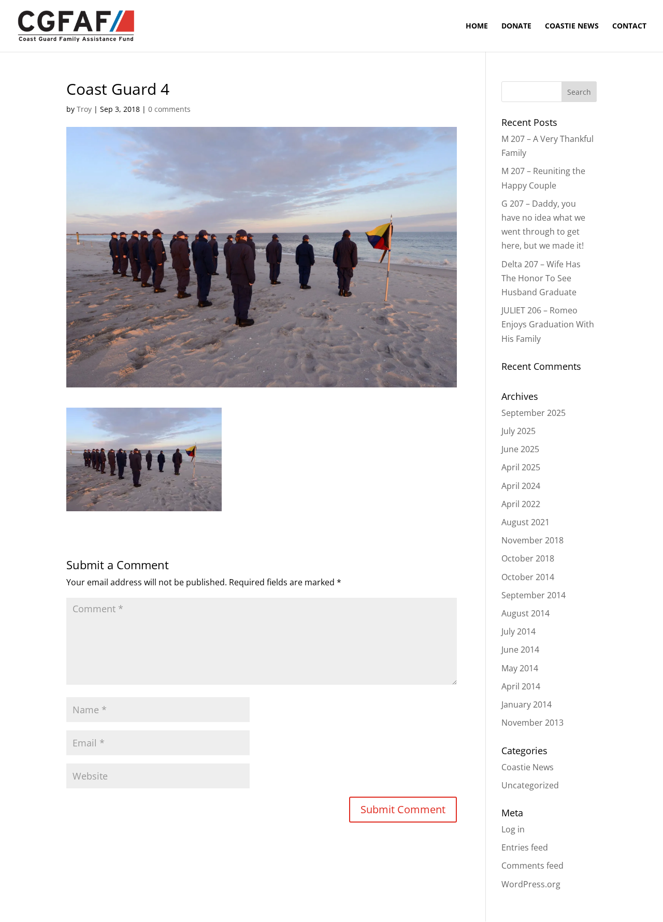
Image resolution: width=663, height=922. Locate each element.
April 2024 (520, 486)
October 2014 (527, 577)
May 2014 (519, 668)
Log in (513, 829)
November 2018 (532, 540)
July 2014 (518, 631)
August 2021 (525, 522)
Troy (84, 109)
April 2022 (520, 504)
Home (477, 26)
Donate (516, 26)
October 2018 (527, 558)
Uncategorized (530, 785)
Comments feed (532, 865)
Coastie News (572, 26)
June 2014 (520, 649)
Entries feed (524, 847)
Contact (629, 26)
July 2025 (518, 431)
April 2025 (520, 467)
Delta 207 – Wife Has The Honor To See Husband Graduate (541, 278)
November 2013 (532, 722)
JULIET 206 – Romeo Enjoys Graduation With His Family (547, 324)
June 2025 (520, 449)
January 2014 (526, 704)
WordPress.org (530, 884)
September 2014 (533, 595)
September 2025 (533, 413)
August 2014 (525, 613)
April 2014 (520, 686)
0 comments (169, 109)
